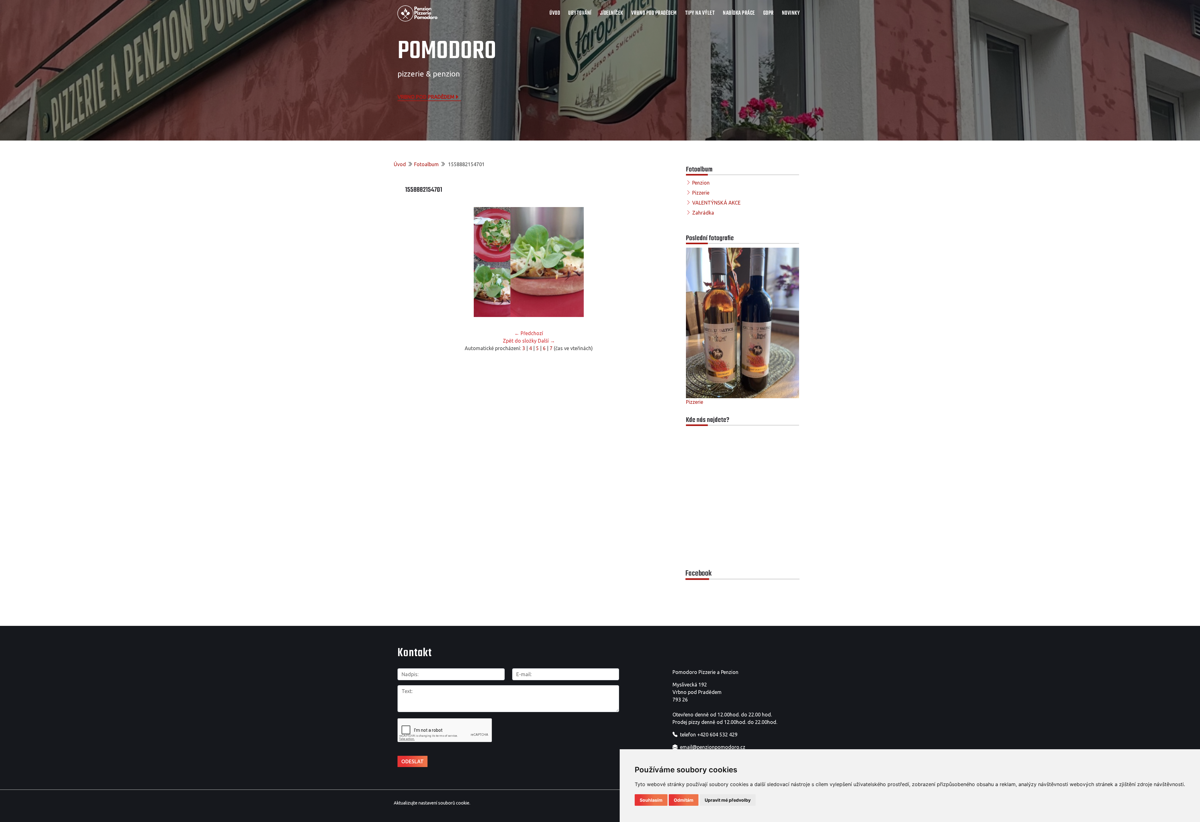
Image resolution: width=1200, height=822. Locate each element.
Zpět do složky (520, 341)
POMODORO (447, 51)
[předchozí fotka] (415, 262)
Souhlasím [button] (651, 800)
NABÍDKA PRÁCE (739, 13)
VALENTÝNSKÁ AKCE (716, 203)
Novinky (791, 13)
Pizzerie (700, 193)
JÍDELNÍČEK (611, 13)
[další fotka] (642, 262)
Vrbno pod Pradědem (426, 96)
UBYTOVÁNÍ (580, 13)
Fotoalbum (426, 164)
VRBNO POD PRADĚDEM (654, 13)
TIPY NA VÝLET (700, 13)
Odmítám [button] (683, 800)
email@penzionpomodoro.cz (712, 747)
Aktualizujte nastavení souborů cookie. (432, 802)
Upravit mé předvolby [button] (728, 800)
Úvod (554, 13)
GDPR (768, 13)
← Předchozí (528, 333)
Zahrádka (703, 212)
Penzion (701, 183)
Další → (546, 341)
